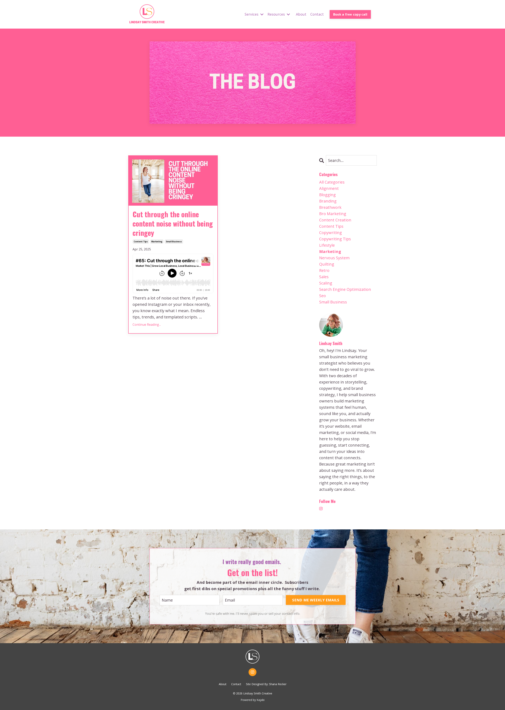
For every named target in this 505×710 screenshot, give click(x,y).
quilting (326, 264)
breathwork (330, 207)
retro (324, 270)
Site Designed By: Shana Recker (266, 684)
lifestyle (327, 245)
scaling (325, 283)
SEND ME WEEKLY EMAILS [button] (315, 600)
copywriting (330, 232)
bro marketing (332, 213)
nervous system (334, 257)
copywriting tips (335, 239)
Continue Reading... (147, 324)
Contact (317, 14)
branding (328, 201)
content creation (335, 220)
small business (174, 241)
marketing (156, 241)
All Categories (332, 182)
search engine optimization (345, 289)
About (301, 14)
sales (324, 276)
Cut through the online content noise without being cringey (173, 223)
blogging (327, 194)
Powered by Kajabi (253, 700)
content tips (141, 241)
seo (322, 295)
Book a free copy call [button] (350, 14)
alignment (329, 188)
